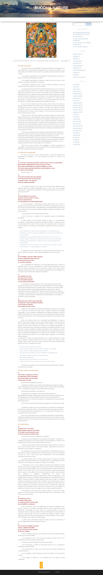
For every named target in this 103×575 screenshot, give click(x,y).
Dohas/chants (76, 54)
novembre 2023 (77, 103)
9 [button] (46, 271)
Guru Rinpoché (76, 61)
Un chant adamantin (78, 36)
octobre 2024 (76, 98)
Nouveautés (76, 68)
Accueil (51, 19)
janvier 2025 (76, 91)
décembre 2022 (77, 107)
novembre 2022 (77, 110)
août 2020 (75, 133)
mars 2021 (75, 119)
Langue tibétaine (77, 65)
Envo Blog (62, 572)
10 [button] (37, 290)
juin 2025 (75, 86)
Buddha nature (51, 7)
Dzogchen (75, 56)
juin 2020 (75, 137)
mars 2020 (75, 144)
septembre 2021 (77, 112)
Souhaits (75, 74)
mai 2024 (75, 100)
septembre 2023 (77, 105)
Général (75, 58)
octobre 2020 (76, 130)
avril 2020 (75, 142)
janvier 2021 (76, 123)
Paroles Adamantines (78, 70)
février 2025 (76, 89)
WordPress (52, 572)
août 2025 (75, 84)
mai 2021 (75, 114)
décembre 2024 (77, 93)
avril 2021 (75, 116)
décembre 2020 (77, 126)
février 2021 (76, 121)
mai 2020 (75, 139)
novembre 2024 (77, 96)
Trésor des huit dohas (78, 77)
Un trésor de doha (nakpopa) (80, 46)
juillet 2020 (75, 135)
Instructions (76, 63)
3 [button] (32, 137)
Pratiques (75, 72)
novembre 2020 (77, 128)
